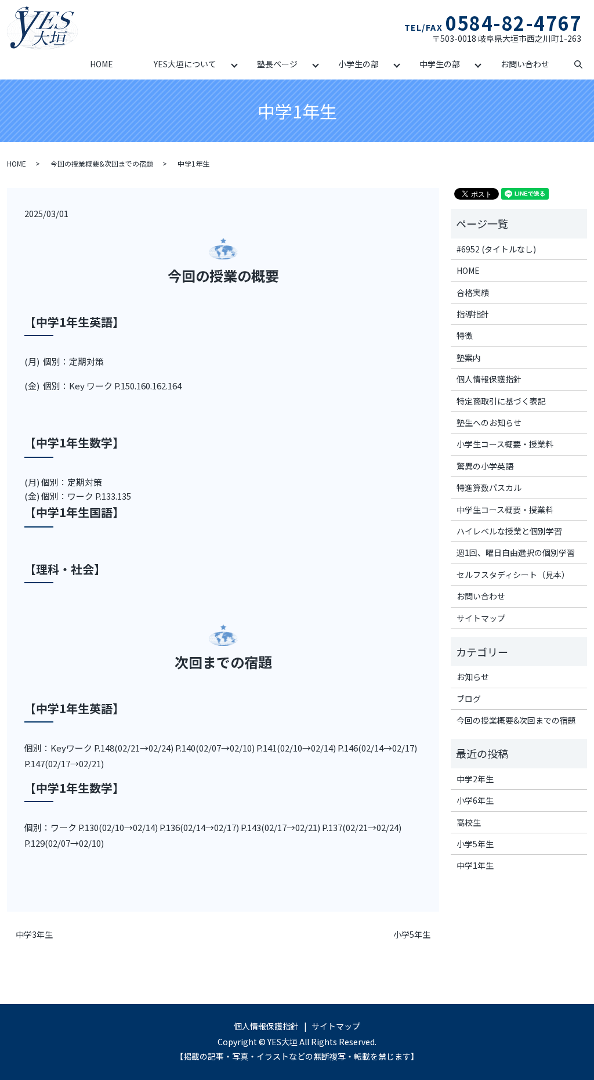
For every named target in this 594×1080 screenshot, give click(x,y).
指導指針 (473, 314)
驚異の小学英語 (485, 466)
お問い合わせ (525, 64)
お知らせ (473, 676)
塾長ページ (277, 64)
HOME (101, 64)
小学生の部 (358, 64)
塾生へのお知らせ (489, 422)
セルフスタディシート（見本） (513, 574)
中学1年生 (475, 865)
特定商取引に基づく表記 (501, 401)
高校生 (469, 822)
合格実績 (473, 292)
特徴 (465, 335)
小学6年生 (475, 800)
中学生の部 (439, 64)
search (578, 65)
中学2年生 (475, 779)
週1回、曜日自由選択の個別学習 (516, 552)
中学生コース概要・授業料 (505, 509)
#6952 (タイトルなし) (496, 249)
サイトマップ (481, 618)
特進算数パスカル (489, 487)
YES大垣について (185, 64)
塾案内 (469, 357)
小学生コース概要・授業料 (505, 444)
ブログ (469, 699)
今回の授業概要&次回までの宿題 (101, 163)
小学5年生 (411, 934)
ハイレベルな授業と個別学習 (509, 531)
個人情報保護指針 (489, 379)
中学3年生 (34, 934)
